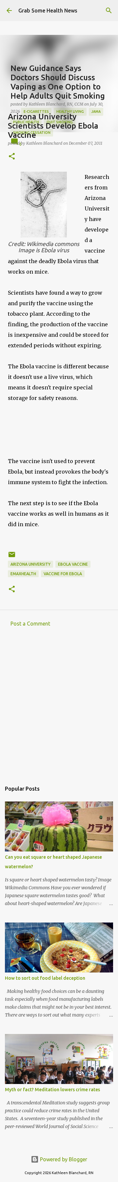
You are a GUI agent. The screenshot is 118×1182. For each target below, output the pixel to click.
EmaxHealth (23, 574)
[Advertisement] (59, 706)
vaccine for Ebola (63, 574)
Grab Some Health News (47, 10)
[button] (12, 156)
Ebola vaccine (73, 564)
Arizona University (30, 564)
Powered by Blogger (63, 1159)
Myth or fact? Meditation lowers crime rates (52, 1089)
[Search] (109, 10)
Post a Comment (30, 624)
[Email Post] (12, 557)
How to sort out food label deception (45, 978)
